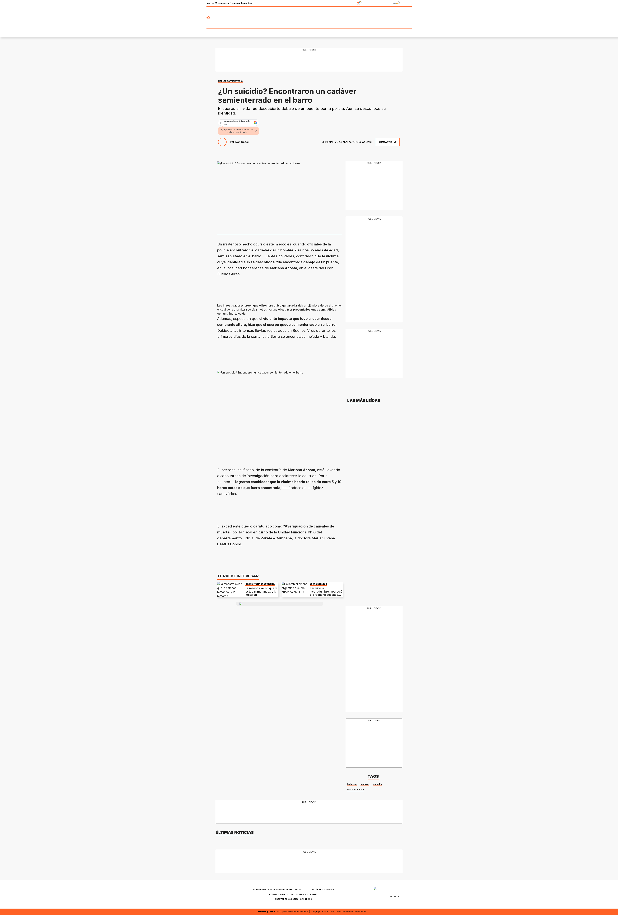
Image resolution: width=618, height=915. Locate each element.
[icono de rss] (409, 17)
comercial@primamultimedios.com (277, 889)
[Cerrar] (256, 131)
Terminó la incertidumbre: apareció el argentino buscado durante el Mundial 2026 (326, 593)
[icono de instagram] (402, 17)
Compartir (385, 142)
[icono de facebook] (387, 17)
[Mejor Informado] (309, 17)
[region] (309, 60)
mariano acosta (355, 789)
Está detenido (318, 584)
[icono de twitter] (395, 17)
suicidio (377, 784)
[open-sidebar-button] (208, 17)
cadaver (364, 784)
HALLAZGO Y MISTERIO (230, 81)
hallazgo (352, 784)
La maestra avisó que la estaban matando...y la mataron (261, 591)
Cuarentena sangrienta (260, 584)
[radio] (349, 3)
